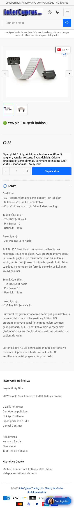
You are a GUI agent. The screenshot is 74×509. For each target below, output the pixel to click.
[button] (63, 50)
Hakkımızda (10, 436)
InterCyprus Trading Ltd (31, 488)
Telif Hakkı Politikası (15, 451)
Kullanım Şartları (12, 441)
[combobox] (37, 23)
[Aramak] (67, 23)
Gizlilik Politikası (13, 406)
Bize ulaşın (9, 446)
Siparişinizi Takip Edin (16, 421)
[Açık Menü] (67, 12)
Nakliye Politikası (13, 416)
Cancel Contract (12, 425)
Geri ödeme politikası (15, 411)
